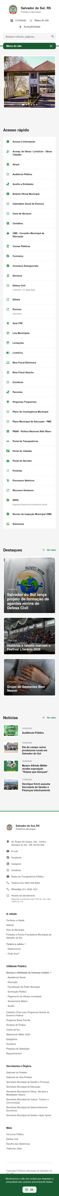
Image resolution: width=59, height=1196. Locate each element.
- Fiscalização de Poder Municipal (23, 986)
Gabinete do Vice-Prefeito (19, 1077)
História (10, 925)
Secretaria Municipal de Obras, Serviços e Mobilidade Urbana (27, 1093)
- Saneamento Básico (17, 1001)
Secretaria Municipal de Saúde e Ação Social (28, 1115)
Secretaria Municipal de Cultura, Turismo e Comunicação (27, 1101)
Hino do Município (15, 929)
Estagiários (11, 1039)
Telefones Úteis (14, 1148)
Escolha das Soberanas (18, 1143)
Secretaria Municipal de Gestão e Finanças (27, 1081)
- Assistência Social (15, 977)
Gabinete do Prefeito (16, 1072)
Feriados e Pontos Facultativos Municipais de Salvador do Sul (28, 936)
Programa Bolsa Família (18, 1020)
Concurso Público (15, 1134)
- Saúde (10, 1005)
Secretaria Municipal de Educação (23, 1086)
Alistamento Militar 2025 (18, 1034)
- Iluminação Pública (16, 991)
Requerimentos (14, 1053)
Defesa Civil (12, 1139)
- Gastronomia (13, 948)
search (52, 36)
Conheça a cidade (15, 920)
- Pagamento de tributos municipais (24, 996)
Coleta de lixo (13, 1029)
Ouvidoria (11, 1043)
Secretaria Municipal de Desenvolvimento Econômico (27, 1109)
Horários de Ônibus (16, 1024)
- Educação (12, 982)
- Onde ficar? (12, 953)
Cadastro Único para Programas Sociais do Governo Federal (27, 1014)
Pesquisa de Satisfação (18, 1048)
